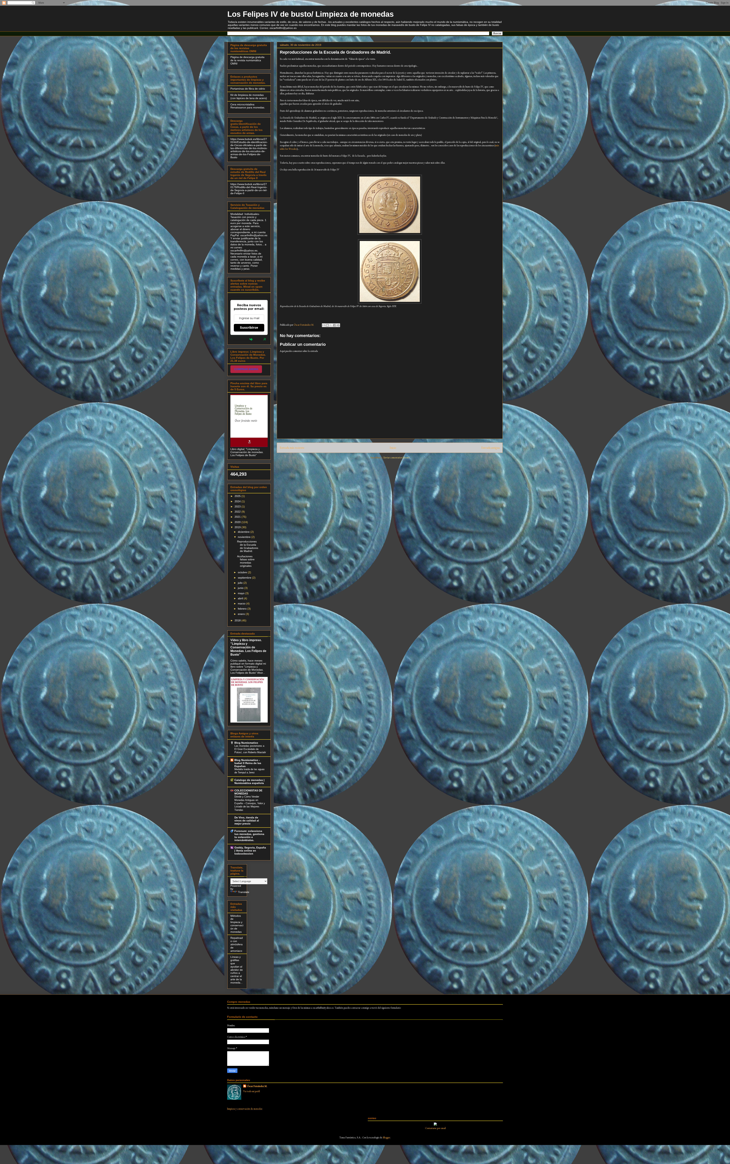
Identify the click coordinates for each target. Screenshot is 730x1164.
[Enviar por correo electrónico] (324, 325)
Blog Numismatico (246, 742)
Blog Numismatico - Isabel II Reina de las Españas (247, 763)
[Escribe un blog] (327, 325)
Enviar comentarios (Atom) (396, 457)
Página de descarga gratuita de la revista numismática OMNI (247, 60)
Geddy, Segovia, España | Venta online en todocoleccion (250, 850)
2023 (238, 506)
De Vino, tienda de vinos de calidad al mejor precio (246, 820)
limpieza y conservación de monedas (244, 1108)
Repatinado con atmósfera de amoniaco (236, 944)
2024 (238, 501)
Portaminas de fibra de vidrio (247, 88)
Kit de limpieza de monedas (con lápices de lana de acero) (248, 96)
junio (241, 587)
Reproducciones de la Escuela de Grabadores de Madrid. (247, 546)
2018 (238, 620)
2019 (238, 527)
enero (242, 613)
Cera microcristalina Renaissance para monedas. (247, 106)
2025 (238, 496)
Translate (243, 892)
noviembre (244, 536)
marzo (242, 603)
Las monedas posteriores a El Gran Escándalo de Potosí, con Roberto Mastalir (250, 749)
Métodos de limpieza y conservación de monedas (236, 923)
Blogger (386, 1137)
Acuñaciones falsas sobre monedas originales (246, 561)
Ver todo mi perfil (251, 1091)
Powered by (240, 339)
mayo (241, 593)
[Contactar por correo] (435, 1124)
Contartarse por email (435, 1128)
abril (241, 598)
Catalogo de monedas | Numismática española (249, 781)
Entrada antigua (490, 448)
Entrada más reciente (292, 448)
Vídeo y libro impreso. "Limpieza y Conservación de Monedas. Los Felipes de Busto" (248, 647)
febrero (242, 608)
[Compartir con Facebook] (334, 325)
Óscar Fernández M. (257, 1086)
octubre (243, 572)
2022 (238, 511)
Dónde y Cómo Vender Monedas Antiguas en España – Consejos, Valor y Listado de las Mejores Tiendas (249, 803)
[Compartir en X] (331, 325)
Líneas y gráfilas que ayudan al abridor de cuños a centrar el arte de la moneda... (236, 969)
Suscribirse (249, 327)
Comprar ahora (246, 369)
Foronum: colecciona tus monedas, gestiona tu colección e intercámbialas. (249, 835)
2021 (238, 516)
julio (240, 582)
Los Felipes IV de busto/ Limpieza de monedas (310, 14)
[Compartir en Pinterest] (338, 325)
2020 (238, 522)
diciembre (244, 531)
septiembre (245, 577)
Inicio (393, 448)
